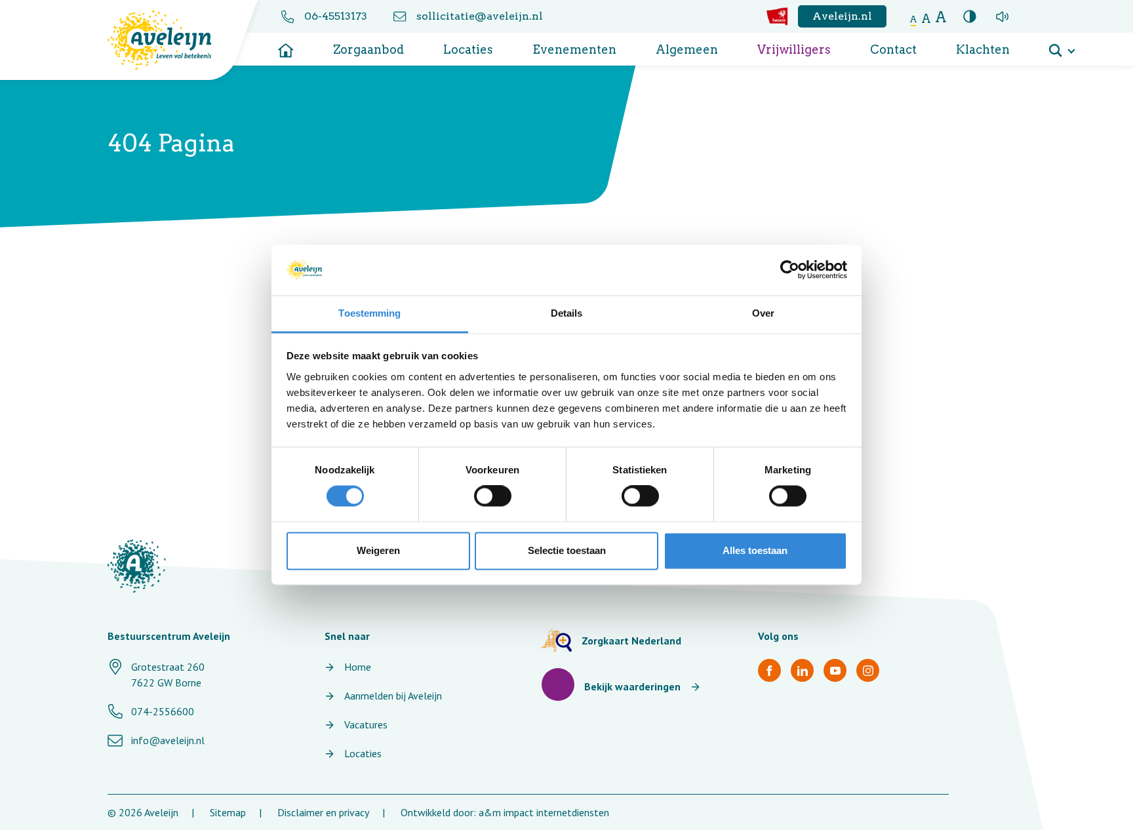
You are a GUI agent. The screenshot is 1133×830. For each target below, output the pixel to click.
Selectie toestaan (567, 550)
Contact (893, 49)
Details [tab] (567, 313)
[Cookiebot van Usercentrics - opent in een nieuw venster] (789, 270)
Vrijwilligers (794, 49)
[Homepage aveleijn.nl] (137, 566)
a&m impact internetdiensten (544, 812)
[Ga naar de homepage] (285, 46)
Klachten (983, 49)
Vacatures (366, 724)
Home (357, 666)
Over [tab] (763, 313)
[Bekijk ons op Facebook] (769, 670)
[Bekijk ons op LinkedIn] (802, 670)
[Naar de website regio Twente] (777, 16)
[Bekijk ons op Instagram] (867, 670)
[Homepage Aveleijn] (169, 40)
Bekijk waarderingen (632, 686)
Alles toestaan (755, 550)
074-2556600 (162, 711)
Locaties (468, 49)
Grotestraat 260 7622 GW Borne (168, 674)
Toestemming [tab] (369, 313)
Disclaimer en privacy (323, 812)
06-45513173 (335, 16)
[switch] (492, 496)
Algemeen (687, 49)
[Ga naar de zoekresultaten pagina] (1061, 46)
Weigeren (378, 550)
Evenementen (574, 49)
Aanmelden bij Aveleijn (393, 695)
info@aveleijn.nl (168, 740)
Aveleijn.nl (842, 16)
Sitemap (228, 812)
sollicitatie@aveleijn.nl (479, 16)
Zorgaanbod (368, 49)
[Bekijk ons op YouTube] (835, 670)
